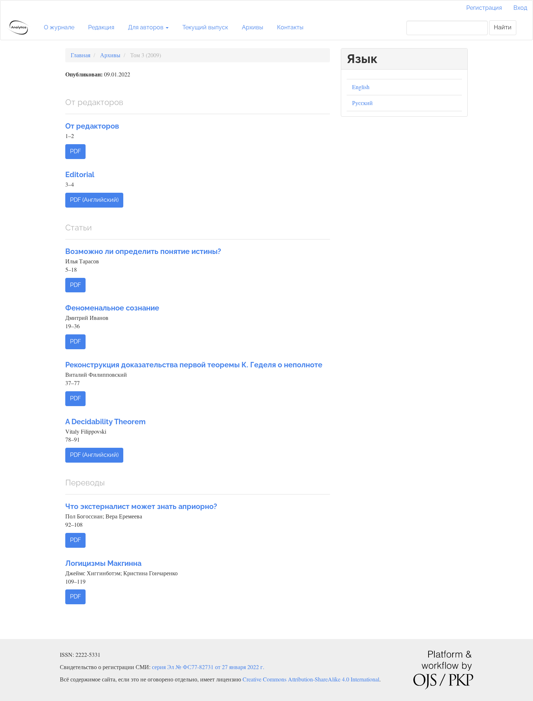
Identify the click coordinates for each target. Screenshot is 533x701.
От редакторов (92, 126)
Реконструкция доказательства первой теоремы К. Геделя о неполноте (193, 364)
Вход (520, 7)
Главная (80, 55)
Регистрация (484, 7)
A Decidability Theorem (105, 421)
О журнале (59, 27)
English (360, 87)
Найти (503, 27)
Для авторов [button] (146, 27)
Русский (362, 103)
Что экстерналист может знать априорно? (141, 506)
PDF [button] (75, 151)
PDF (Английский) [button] (94, 199)
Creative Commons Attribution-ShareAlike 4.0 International (311, 679)
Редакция (101, 27)
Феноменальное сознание (112, 308)
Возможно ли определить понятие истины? (143, 251)
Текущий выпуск (205, 27)
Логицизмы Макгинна (103, 563)
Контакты (290, 27)
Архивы (252, 27)
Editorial (79, 174)
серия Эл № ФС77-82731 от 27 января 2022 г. (208, 667)
